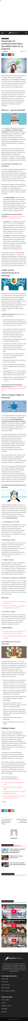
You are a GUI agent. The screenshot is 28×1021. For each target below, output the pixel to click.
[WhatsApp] (12, 54)
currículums (19, 661)
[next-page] (5, 870)
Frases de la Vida (5, 984)
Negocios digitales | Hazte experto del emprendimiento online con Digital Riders (13, 388)
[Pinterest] (9, 54)
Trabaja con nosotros (6, 1005)
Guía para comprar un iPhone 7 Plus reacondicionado (21, 821)
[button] (2, 33)
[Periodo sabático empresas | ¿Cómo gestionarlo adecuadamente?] (5, 850)
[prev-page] (2, 870)
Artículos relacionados (7, 845)
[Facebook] (2, 54)
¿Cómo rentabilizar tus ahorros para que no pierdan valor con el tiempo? (6, 822)
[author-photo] (14, 836)
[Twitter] (6, 54)
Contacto (3, 1002)
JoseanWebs (4, 1008)
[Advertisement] (14, 16)
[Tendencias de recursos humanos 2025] (5, 857)
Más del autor (17, 845)
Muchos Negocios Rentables (8, 990)
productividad (18, 581)
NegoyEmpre (5, 51)
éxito (23, 462)
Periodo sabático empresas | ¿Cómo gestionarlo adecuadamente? (17, 850)
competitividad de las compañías (13, 325)
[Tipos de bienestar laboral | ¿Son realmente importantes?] (5, 864)
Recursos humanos (8, 36)
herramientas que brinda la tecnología (16, 684)
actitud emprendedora (10, 223)
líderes (3, 570)
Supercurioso (4, 978)
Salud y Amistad (5, 987)
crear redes (6, 381)
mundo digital (17, 254)
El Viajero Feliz (4, 981)
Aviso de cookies (5, 999)
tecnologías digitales (8, 355)
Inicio (2, 36)
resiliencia (14, 371)
